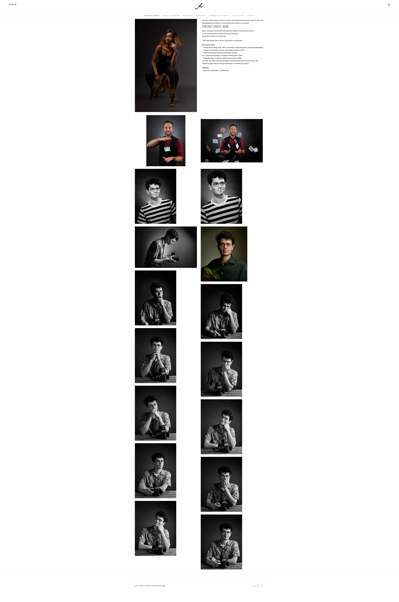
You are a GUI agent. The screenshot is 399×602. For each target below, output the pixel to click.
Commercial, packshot (219, 15)
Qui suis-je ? (238, 15)
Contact (251, 15)
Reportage (188, 15)
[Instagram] (15, 4)
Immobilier (201, 15)
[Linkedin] (12, 4)
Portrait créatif (152, 15)
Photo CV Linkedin (171, 15)
